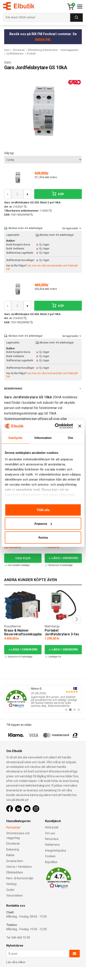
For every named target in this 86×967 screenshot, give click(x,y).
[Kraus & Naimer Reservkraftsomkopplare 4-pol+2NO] (23, 605)
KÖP (60, 194)
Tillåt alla (43, 509)
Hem (7, 50)
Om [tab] (70, 437)
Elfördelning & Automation (43, 50)
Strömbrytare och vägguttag (18, 836)
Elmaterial (19, 50)
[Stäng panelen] (79, 426)
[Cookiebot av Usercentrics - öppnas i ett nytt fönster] (55, 426)
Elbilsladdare (14, 872)
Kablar (10, 855)
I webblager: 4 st (54, 657)
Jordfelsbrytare (14, 53)
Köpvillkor (51, 862)
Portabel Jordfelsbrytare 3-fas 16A (62, 634)
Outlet (10, 889)
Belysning (12, 849)
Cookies (50, 856)
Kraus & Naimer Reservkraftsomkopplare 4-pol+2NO (24, 634)
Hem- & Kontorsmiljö (19, 878)
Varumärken (14, 895)
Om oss (50, 833)
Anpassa (40, 523)
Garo (7, 62)
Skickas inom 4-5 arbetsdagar (60, 565)
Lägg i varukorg (65, 558)
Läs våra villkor (15, 962)
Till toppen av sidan (19, 724)
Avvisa (43, 537)
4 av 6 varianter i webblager (18, 565)
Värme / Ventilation (19, 866)
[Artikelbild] (17, 177)
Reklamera (52, 844)
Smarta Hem (14, 861)
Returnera (51, 839)
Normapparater (69, 50)
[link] (43, 699)
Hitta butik (51, 827)
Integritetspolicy (55, 850)
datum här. (43, 39)
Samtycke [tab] (15, 437)
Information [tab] (43, 437)
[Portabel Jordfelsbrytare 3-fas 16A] (63, 605)
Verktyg (11, 884)
